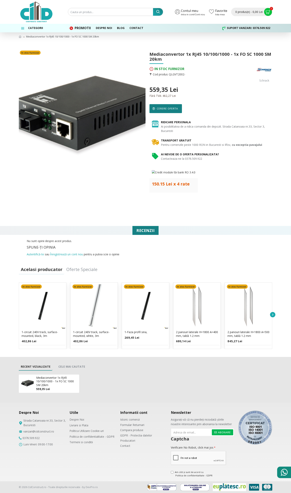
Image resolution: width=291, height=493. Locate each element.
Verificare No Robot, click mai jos (192, 447)
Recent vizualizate (35, 366)
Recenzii (145, 230)
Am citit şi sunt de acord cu (193, 474)
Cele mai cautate (71, 366)
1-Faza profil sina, (136, 332)
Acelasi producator (41, 269)
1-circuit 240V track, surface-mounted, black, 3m (40, 333)
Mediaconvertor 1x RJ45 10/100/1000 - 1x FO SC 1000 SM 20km (55, 381)
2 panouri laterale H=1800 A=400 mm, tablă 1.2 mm (197, 333)
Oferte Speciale (81, 269)
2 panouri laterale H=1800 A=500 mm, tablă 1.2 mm (248, 333)
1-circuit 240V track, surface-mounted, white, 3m (91, 333)
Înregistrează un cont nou (66, 254)
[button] (18, 314)
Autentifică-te (35, 254)
